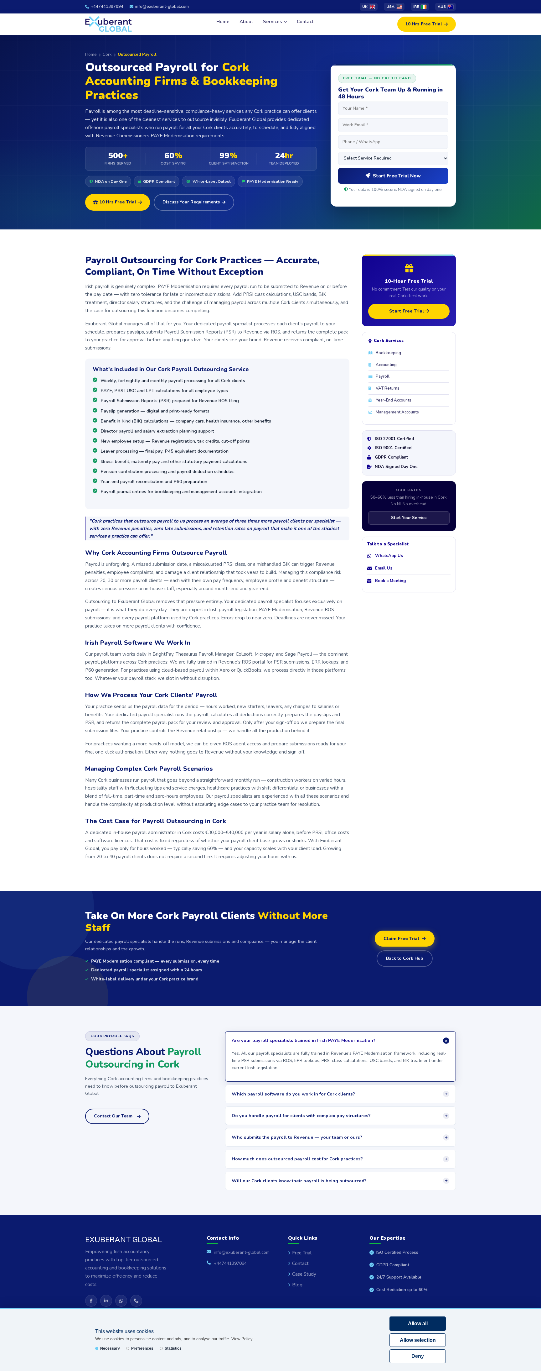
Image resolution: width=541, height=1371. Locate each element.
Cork (107, 54)
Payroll (382, 376)
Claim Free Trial (401, 938)
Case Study (304, 1274)
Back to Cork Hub (404, 958)
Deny (417, 1356)
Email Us (383, 568)
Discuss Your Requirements (191, 202)
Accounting (386, 365)
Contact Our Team (113, 1116)
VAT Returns (387, 388)
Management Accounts (397, 412)
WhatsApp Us (389, 556)
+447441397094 (107, 6)
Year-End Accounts (393, 400)
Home (222, 21)
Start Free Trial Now (397, 176)
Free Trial (302, 1253)
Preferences (142, 1348)
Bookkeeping (388, 353)
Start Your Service (409, 518)
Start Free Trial (407, 311)
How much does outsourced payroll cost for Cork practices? (297, 1159)
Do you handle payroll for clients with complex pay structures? (301, 1115)
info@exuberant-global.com (162, 6)
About (246, 21)
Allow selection (418, 1340)
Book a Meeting (390, 581)
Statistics (173, 1348)
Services (272, 21)
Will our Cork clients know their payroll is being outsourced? (299, 1181)
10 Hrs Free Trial (423, 24)
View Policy (242, 1339)
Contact (305, 21)
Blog (297, 1285)
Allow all (418, 1323)
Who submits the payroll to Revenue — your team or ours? (297, 1137)
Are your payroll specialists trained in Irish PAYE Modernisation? (303, 1040)
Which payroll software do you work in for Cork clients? (293, 1094)
